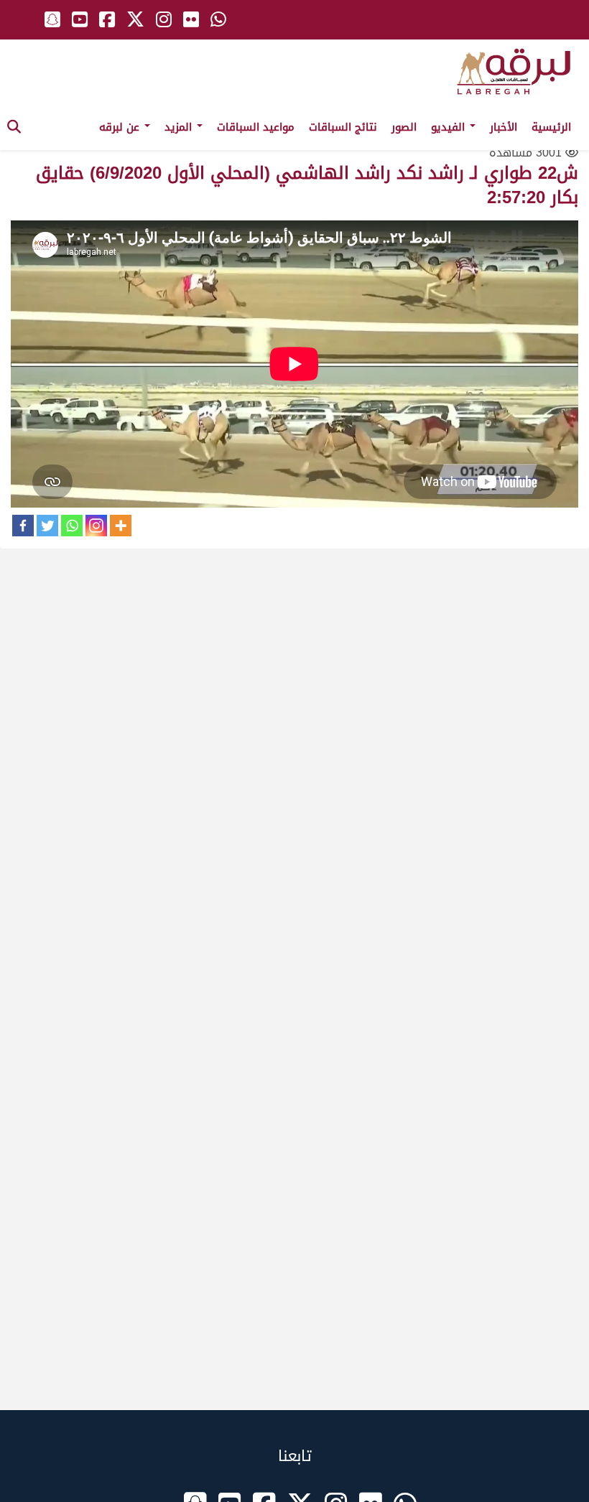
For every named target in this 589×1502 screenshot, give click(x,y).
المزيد (179, 127)
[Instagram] (96, 525)
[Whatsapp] (72, 525)
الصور (404, 127)
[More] (120, 525)
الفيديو (449, 127)
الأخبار (503, 127)
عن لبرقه (121, 127)
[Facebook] (23, 525)
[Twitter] (47, 525)
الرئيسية (551, 127)
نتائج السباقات (343, 127)
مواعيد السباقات (255, 127)
